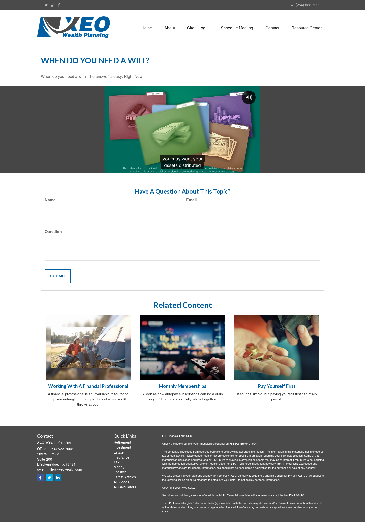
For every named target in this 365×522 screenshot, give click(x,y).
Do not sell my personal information (258, 480)
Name (50, 200)
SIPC (301, 495)
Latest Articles (125, 476)
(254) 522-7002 (308, 4)
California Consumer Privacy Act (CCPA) (287, 475)
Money (119, 466)
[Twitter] (46, 4)
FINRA (293, 495)
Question (53, 231)
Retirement (122, 442)
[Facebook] (59, 4)
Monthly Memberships (182, 386)
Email (191, 200)
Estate (119, 452)
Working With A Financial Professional (88, 386)
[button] (169, 27)
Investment (122, 447)
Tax (116, 462)
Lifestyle (120, 471)
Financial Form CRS (180, 436)
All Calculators (125, 486)
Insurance (121, 457)
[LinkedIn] (52, 4)
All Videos (121, 481)
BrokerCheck (248, 443)
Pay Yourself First (276, 386)
